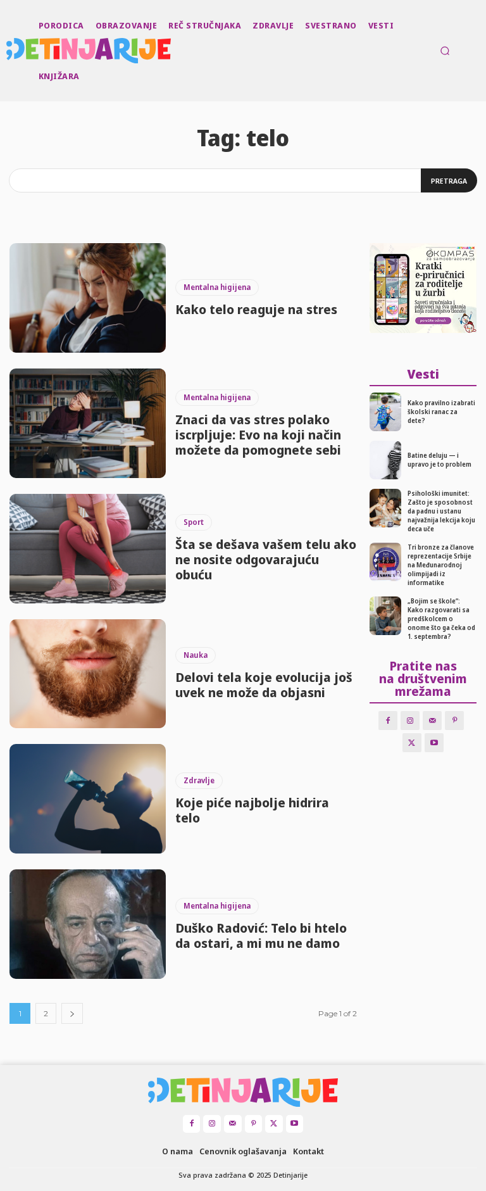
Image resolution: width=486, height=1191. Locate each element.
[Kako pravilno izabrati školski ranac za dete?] (386, 412)
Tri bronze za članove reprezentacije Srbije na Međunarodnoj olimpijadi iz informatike (441, 565)
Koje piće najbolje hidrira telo (252, 810)
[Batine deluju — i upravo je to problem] (386, 460)
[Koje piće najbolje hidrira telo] (87, 799)
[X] (411, 742)
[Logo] (7, 50)
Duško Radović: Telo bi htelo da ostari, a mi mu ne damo (261, 935)
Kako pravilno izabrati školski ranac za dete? (441, 411)
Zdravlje (199, 780)
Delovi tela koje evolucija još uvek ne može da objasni (263, 685)
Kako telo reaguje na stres (256, 309)
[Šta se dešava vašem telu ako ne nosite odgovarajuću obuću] (87, 548)
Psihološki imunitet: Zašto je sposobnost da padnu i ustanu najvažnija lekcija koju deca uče (441, 511)
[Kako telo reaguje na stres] (87, 298)
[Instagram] (410, 720)
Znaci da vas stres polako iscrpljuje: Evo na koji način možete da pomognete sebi (258, 434)
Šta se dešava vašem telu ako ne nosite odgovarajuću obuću (265, 559)
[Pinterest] (454, 720)
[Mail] (432, 720)
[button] (445, 50)
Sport (194, 522)
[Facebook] (387, 720)
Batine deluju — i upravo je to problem (439, 460)
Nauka (196, 655)
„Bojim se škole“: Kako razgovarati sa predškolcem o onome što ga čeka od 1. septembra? (441, 618)
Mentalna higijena (217, 287)
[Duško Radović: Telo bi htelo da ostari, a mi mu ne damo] (87, 924)
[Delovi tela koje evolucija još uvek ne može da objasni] (87, 674)
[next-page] (72, 1013)
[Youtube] (434, 742)
